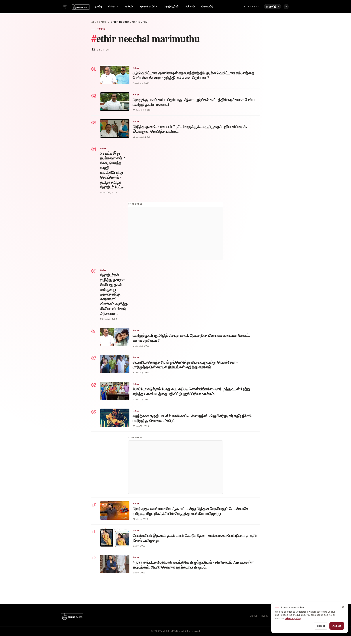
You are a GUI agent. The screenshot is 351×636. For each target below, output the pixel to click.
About (253, 615)
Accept (337, 625)
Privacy (264, 615)
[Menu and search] (65, 6)
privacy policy (293, 618)
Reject (321, 625)
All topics (99, 22)
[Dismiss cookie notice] (343, 607)
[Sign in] (286, 6)
